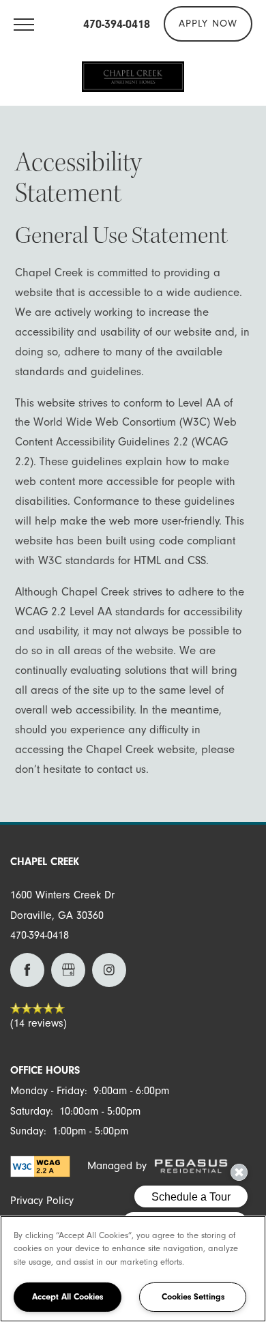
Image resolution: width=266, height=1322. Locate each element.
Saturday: (31, 1111)
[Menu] (24, 24)
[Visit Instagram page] (109, 970)
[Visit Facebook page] (27, 970)
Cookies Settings (193, 1296)
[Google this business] (68, 970)
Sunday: (28, 1131)
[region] (133, 1269)
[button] (208, 24)
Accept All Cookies (67, 1296)
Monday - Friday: (48, 1091)
